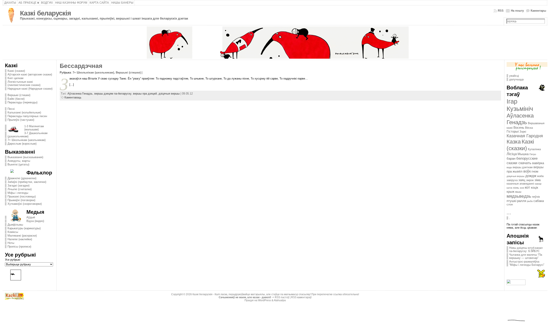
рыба (530, 201)
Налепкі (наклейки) (20, 239)
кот (527, 187)
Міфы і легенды (18, 192)
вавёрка (538, 163)
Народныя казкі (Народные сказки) (30, 88)
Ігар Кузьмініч (520, 105)
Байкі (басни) (16, 98)
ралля (521, 201)
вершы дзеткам (523, 167)
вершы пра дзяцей (145, 93)
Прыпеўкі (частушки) (21, 119)
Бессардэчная (81, 66)
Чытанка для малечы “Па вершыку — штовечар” (525, 256)
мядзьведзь (519, 196)
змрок (530, 180)
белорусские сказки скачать (522, 160)
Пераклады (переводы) (22, 102)
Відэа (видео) (35, 221)
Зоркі (522, 131)
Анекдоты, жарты (19, 160)
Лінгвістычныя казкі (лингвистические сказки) (24, 83)
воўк (527, 171)
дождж (530, 176)
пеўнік (536, 196)
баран (511, 158)
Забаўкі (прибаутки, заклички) (27, 181)
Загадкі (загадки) (18, 185)
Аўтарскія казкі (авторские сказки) (30, 74)
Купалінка (534, 149)
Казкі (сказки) (16, 70)
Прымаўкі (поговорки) (21, 200)
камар (538, 183)
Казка (514, 142)
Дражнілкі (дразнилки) (22, 178)
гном (535, 171)
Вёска (529, 127)
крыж (510, 191)
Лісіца (512, 154)
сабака (538, 201)
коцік (534, 187)
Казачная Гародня (525, 135)
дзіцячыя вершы (169, 93)
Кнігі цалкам (15, 78)
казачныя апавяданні (520, 183)
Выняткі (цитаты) (18, 164)
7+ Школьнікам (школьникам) (27, 140)
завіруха (512, 180)
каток (509, 187)
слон (510, 204)
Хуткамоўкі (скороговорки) (25, 203)
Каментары (538, 10)
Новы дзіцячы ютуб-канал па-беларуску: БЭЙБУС (526, 249)
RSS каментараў (301, 297)
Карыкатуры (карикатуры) (24, 228)
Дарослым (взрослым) (22, 143)
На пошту (517, 10)
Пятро (532, 154)
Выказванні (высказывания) (25, 157)
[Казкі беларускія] (275, 42)
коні (522, 187)
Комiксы (13, 232)
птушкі (511, 201)
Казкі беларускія (45, 13)
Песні (11, 108)
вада (509, 167)
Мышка (523, 154)
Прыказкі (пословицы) (22, 196)
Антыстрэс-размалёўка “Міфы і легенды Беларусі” (526, 263)
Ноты (11, 242)
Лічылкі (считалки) (20, 189)
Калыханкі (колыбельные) (24, 112)
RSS (501, 10)
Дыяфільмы (15, 224)
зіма (538, 180)
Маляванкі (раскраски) (22, 235)
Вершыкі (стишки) (19, 95)
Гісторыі (513, 131)
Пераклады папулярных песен (27, 116)
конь (516, 187)
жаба (540, 176)
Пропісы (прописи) (19, 246)
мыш (518, 191)
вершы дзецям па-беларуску (112, 93)
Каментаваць (72, 97)
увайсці (514, 75)
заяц (521, 180)
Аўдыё (30, 217)
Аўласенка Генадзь (80, 93)
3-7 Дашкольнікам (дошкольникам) (27, 134)
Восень (518, 127)
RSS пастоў (282, 297)
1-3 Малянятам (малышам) (34, 128)
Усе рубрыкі (12, 259)
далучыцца (516, 79)
